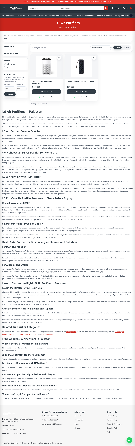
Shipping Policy (112, 428)
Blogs (77, 424)
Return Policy (112, 420)
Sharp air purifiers (47, 334)
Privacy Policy (112, 416)
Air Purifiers (42, 16)
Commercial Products (104, 16)
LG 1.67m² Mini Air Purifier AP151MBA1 (81, 81)
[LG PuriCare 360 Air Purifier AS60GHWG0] (46, 66)
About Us (78, 416)
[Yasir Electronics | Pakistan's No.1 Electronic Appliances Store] (17, 8)
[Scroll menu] (131, 15)
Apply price (10, 94)
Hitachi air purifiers (16, 334)
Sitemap (78, 428)
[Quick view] (59, 57)
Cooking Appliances (121, 16)
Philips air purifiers (30, 334)
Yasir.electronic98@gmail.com (13, 429)
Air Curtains (31, 16)
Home (61, 27)
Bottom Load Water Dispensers (60, 16)
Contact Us (79, 420)
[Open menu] (4, 8)
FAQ (108, 432)
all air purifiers (71, 332)
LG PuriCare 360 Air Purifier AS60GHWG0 (42, 82)
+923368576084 (8, 425)
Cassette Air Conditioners (84, 16)
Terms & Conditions (114, 424)
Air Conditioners (8, 16)
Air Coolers (21, 16)
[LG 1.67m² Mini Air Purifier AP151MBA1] (81, 66)
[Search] (106, 8)
